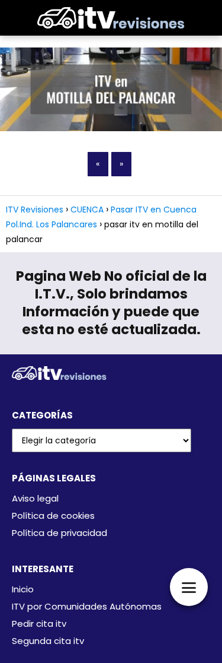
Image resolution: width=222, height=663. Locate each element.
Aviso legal (35, 498)
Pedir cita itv (39, 623)
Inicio (23, 589)
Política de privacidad (59, 532)
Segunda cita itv (48, 641)
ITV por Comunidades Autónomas (87, 606)
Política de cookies (53, 515)
